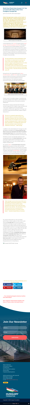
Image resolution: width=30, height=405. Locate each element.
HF (5, 13)
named (14, 43)
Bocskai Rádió (16, 150)
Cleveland (5, 74)
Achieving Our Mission (7, 366)
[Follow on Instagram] (21, 349)
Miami (22, 73)
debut (9, 144)
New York (15, 74)
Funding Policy (6, 367)
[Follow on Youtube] (15, 349)
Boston (9, 74)
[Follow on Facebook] (8, 349)
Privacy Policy (6, 370)
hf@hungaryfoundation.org (12, 379)
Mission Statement (7, 364)
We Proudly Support (16, 13)
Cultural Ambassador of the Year (13, 45)
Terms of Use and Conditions (9, 369)
